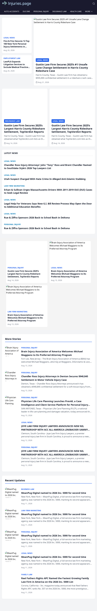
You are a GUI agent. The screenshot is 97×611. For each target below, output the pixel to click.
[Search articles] (93, 3)
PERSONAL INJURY (41, 11)
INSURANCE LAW (59, 11)
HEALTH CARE (76, 11)
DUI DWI (26, 11)
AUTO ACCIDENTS (11, 11)
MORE (87, 11)
